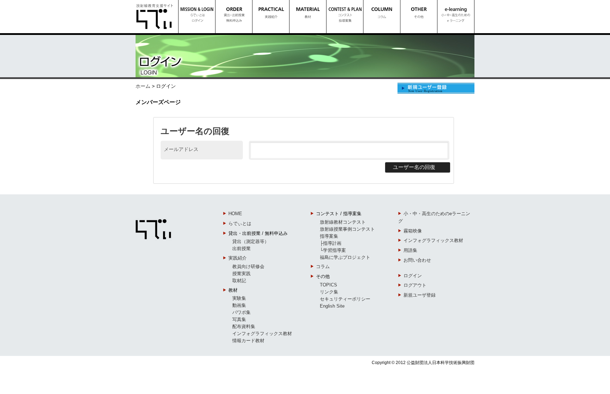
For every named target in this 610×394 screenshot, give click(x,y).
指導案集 (329, 236)
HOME (235, 213)
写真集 (239, 319)
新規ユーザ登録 (419, 295)
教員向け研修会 (248, 266)
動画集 (239, 305)
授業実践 (241, 273)
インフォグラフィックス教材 (262, 333)
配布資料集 (243, 326)
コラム (323, 266)
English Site (332, 306)
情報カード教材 (248, 340)
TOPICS (328, 284)
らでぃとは (239, 223)
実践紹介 (237, 258)
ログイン (412, 275)
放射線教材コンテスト (343, 222)
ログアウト (414, 285)
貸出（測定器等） (250, 241)
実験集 (239, 298)
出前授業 (241, 248)
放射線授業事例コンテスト (347, 229)
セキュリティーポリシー (345, 299)
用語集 (410, 250)
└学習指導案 (333, 250)
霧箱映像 (412, 231)
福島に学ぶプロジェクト (345, 257)
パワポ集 (241, 312)
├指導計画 (330, 243)
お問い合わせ (417, 260)
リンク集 (329, 292)
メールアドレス (181, 148)
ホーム (143, 86)
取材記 (239, 280)
